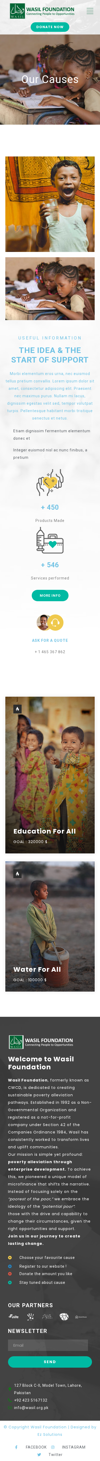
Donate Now (50, 27)
